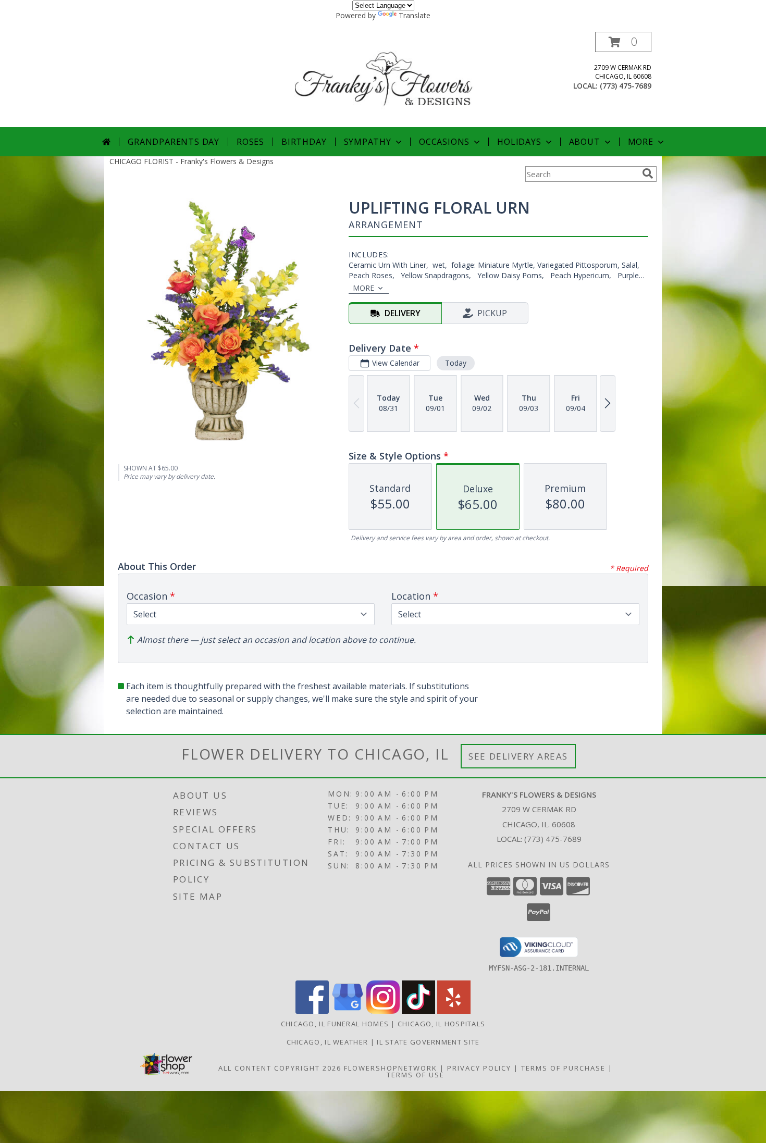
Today (455, 363)
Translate (414, 15)
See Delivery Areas (518, 756)
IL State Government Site (428, 1042)
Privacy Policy (479, 1068)
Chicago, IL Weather (327, 1042)
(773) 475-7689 (625, 86)
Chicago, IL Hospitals (441, 1023)
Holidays (519, 141)
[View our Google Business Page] (347, 1011)
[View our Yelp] (454, 1011)
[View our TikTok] (418, 1011)
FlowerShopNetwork (390, 1068)
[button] (623, 42)
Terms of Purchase (563, 1068)
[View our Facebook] (312, 1011)
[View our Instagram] (383, 1011)
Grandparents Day (173, 141)
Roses (250, 141)
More (640, 141)
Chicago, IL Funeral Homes (335, 1023)
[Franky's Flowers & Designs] (384, 79)
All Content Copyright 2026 (279, 1068)
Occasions (444, 141)
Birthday (303, 141)
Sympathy (367, 141)
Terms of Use (415, 1074)
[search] (647, 173)
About (584, 141)
